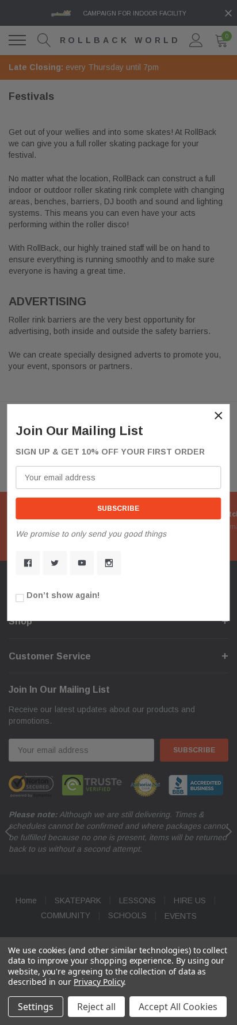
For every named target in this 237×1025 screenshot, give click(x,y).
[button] (218, 415)
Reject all (96, 1006)
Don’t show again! (63, 595)
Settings (35, 1006)
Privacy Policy (99, 981)
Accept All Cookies (178, 1006)
